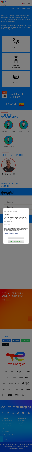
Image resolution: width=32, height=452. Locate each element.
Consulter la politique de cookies (11, 233)
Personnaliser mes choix (16, 241)
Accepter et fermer (16, 238)
